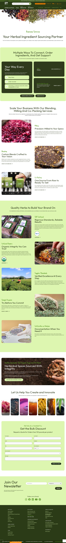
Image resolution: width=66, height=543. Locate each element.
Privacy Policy (10, 532)
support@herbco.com (59, 541)
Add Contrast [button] (47, 531)
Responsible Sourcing (49, 516)
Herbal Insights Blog (11, 526)
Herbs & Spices (9, 8)
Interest (31, 8)
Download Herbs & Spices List (27, 95)
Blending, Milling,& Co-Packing (48, 514)
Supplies (9, 517)
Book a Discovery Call (31, 511)
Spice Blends (10, 512)
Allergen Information (31, 528)
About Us (46, 511)
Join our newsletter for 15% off (15, 542)
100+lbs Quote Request (40, 3)
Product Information (31, 526)
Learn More (37, 237)
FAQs (46, 517)
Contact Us (29, 514)
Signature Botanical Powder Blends (14, 514)
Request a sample (5, 311)
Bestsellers (40, 7)
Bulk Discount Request (31, 512)
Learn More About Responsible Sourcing (13, 379)
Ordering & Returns (31, 521)
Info (60, 7)
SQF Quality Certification (49, 522)
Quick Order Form (11, 518)
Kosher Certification (48, 525)
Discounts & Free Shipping (32, 522)
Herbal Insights (47, 7)
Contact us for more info (40, 137)
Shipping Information (31, 524)
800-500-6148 (48, 3)
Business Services (55, 7)
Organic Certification (48, 526)
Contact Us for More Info (6, 163)
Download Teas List (40, 95)
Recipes (9, 527)
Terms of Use (10, 533)
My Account (10, 521)
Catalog (29, 525)
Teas (17, 8)
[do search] (30, 4)
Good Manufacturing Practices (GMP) (51, 523)
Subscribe (58, 488)
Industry (23, 8)
